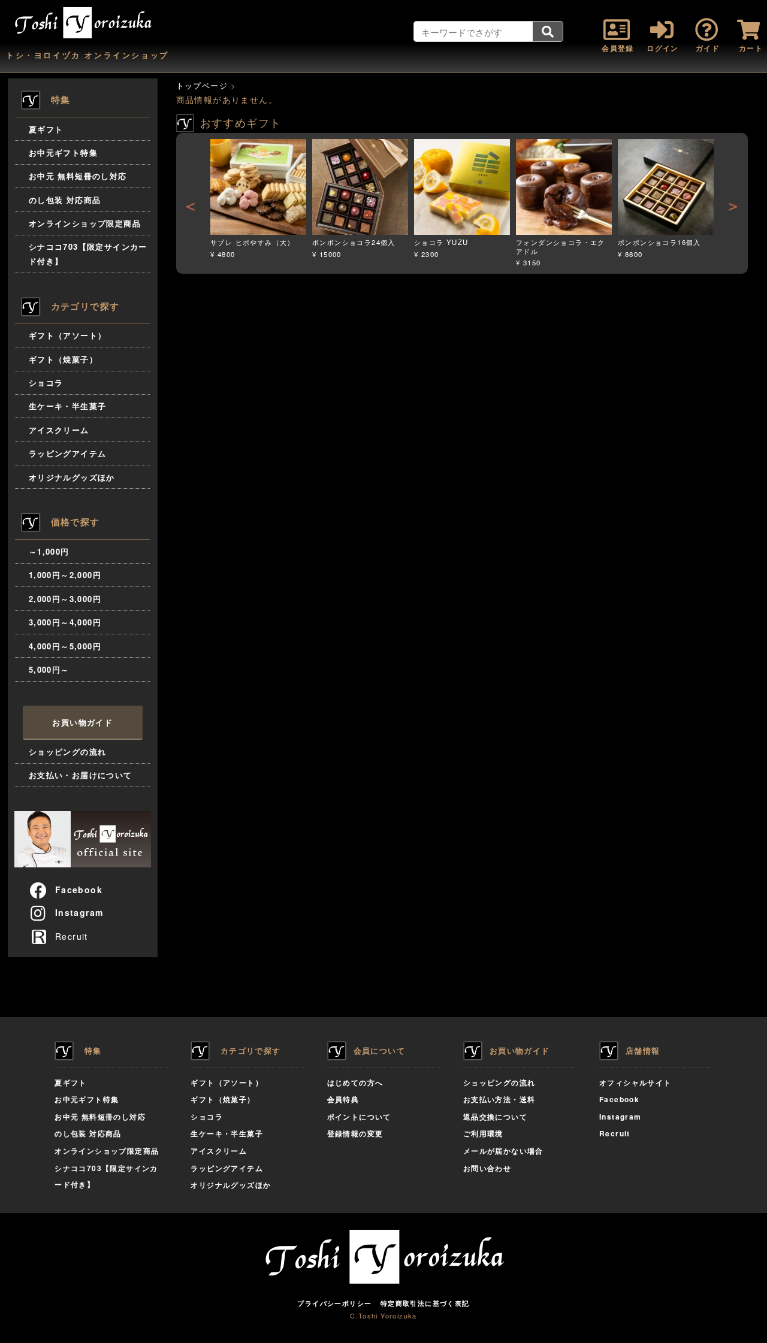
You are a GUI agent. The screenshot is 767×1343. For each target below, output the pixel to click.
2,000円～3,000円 (65, 598)
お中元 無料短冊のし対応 (78, 176)
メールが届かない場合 (503, 1150)
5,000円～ (49, 669)
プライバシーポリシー (334, 1303)
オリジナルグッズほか (72, 477)
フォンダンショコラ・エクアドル (560, 246)
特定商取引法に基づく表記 (425, 1303)
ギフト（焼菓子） (63, 359)
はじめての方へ (355, 1082)
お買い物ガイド (82, 722)
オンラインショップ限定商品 (85, 223)
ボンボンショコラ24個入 (353, 242)
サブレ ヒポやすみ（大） (252, 242)
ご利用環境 (483, 1133)
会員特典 (343, 1099)
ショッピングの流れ (68, 751)
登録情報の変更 (355, 1133)
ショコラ (46, 382)
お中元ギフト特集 (63, 152)
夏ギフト (46, 129)
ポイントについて (359, 1116)
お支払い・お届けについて (80, 775)
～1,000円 (49, 551)
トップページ (202, 85)
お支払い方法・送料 (499, 1099)
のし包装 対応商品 (65, 199)
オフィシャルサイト (635, 1082)
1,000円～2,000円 (65, 574)
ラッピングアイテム (68, 453)
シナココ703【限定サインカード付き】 (88, 253)
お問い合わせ (487, 1168)
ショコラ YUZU (441, 242)
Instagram (79, 912)
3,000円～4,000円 (65, 622)
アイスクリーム (59, 429)
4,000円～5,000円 (65, 646)
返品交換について (495, 1116)
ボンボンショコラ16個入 (659, 242)
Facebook (78, 890)
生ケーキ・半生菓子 (68, 406)
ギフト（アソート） (68, 335)
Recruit (70, 936)
